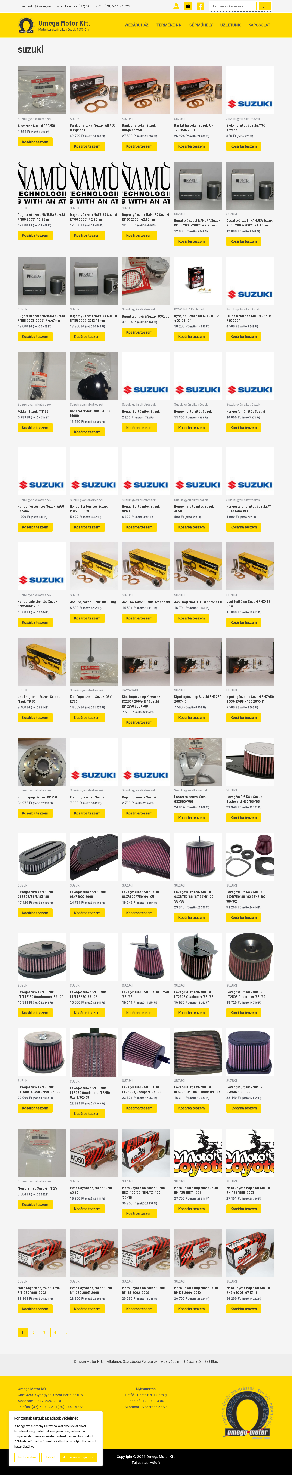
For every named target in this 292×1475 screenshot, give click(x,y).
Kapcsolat (259, 25)
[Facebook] (200, 6)
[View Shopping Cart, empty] (188, 6)
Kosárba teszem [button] (35, 142)
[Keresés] (265, 6)
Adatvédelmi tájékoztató (181, 1361)
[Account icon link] (176, 6)
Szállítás (211, 1361)
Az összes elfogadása (78, 1457)
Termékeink (168, 25)
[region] (56, 1438)
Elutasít (50, 1457)
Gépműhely (200, 25)
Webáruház (137, 25)
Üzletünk (230, 25)
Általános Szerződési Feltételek (132, 1361)
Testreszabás (27, 1457)
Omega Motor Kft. (64, 22)
